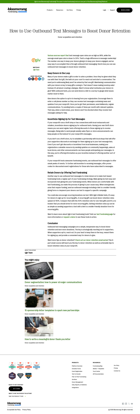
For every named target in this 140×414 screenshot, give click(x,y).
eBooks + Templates (98, 369)
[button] (112, 10)
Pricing (116, 368)
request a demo (69, 217)
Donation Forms (76, 369)
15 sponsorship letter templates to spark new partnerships (52, 310)
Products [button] (49, 10)
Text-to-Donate (76, 374)
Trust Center (96, 371)
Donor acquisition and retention (70, 37)
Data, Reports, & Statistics (79, 385)
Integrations (75, 387)
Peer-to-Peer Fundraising (79, 377)
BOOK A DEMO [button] (125, 10)
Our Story (116, 365)
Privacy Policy (26, 410)
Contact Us (117, 371)
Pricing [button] (78, 10)
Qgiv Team (36, 70)
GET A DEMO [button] (16, 389)
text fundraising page (105, 214)
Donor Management (77, 382)
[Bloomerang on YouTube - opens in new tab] (132, 404)
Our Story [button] (70, 10)
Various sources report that (58, 55)
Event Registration (77, 371)
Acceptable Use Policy (14, 410)
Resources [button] (59, 10)
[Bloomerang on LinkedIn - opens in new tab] (126, 404)
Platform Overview (77, 366)
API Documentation (98, 374)
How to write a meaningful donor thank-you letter (47, 339)
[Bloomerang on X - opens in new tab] (129, 404)
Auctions (74, 379)
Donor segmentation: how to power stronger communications (53, 282)
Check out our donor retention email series (91, 240)
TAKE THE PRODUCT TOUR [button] (16, 396)
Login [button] (104, 10)
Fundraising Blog (97, 366)
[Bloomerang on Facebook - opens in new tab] (123, 404)
